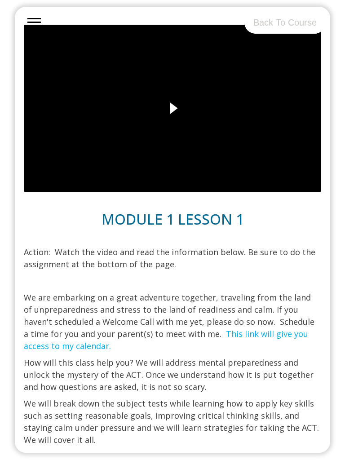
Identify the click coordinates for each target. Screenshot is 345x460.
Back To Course (285, 22)
